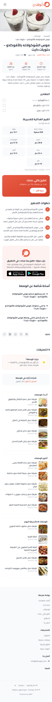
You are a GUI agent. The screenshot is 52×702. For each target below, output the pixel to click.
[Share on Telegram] (10, 334)
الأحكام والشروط (32, 685)
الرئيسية (47, 36)
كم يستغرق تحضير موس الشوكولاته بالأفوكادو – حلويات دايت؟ (29, 295)
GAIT (30, 694)
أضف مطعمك (44, 600)
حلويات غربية (45, 649)
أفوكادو (41, 100)
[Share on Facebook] (26, 334)
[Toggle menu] (5, 4)
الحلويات (47, 635)
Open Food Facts (31, 169)
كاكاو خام (37, 105)
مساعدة (46, 605)
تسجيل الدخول (31, 381)
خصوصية (21, 685)
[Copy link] (4, 334)
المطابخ (47, 618)
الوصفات (37, 36)
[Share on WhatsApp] (15, 334)
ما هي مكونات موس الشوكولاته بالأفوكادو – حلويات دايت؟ (26, 307)
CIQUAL (41, 169)
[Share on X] (21, 334)
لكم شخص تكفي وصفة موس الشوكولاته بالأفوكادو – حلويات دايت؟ (27, 319)
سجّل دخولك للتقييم (43, 55)
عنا (15, 685)
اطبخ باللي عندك (44, 614)
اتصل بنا (47, 623)
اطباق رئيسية (45, 644)
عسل (39, 110)
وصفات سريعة (44, 640)
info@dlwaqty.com (38, 661)
